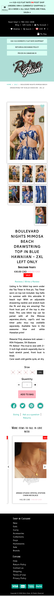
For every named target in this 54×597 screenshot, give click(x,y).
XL (32, 372)
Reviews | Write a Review (27, 281)
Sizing (16, 414)
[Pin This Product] (31, 408)
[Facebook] (14, 408)
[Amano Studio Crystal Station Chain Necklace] (27, 463)
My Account (41, 25)
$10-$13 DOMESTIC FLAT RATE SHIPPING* (27, 41)
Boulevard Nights (27, 267)
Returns (27, 417)
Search (28, 29)
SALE (16, 84)
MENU (5, 10)
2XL (40, 372)
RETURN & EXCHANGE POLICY (27, 47)
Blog (17, 25)
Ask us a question (31, 414)
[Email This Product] (40, 408)
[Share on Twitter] (23, 408)
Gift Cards (26, 25)
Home (9, 84)
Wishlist (16, 29)
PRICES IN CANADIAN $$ (27, 53)
